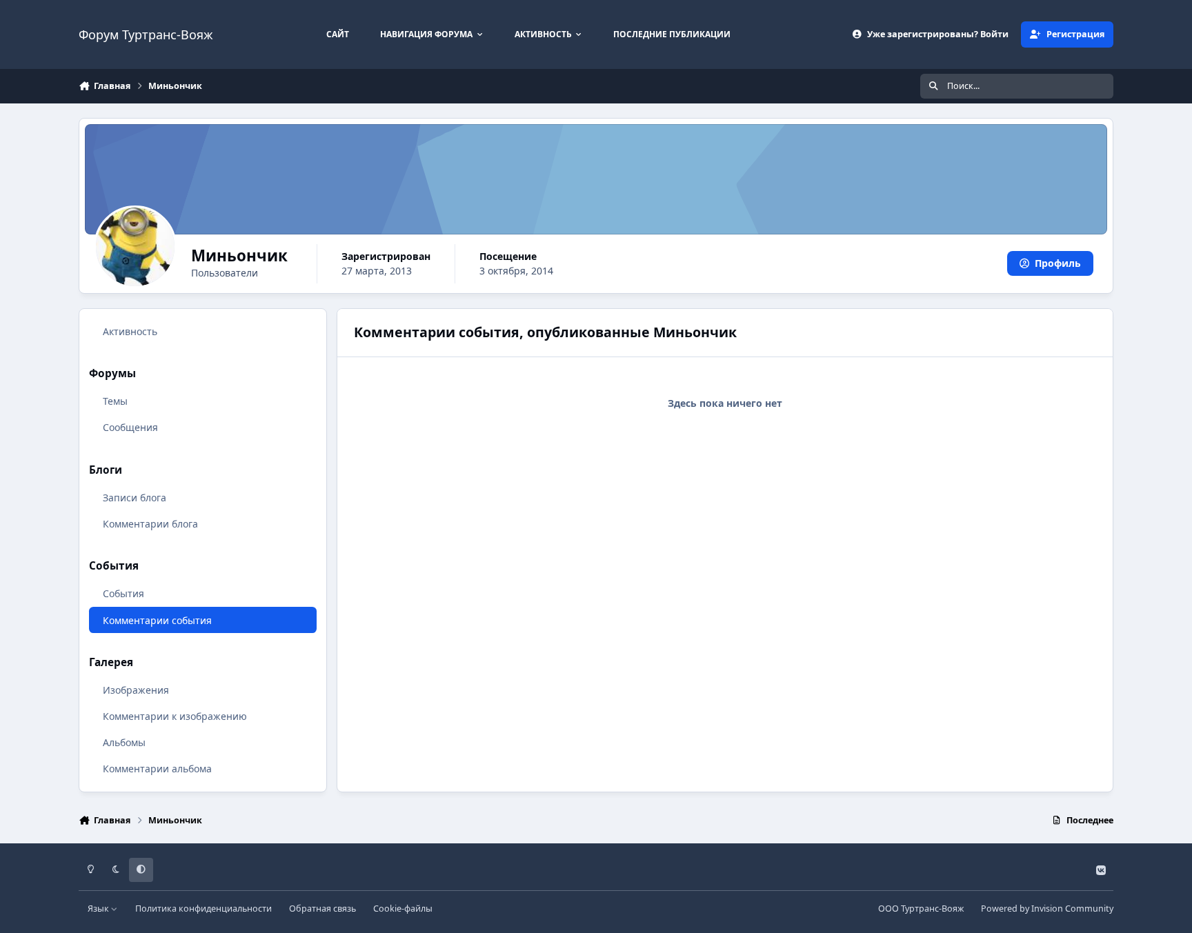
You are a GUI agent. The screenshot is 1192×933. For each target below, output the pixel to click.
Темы (115, 401)
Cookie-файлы (403, 908)
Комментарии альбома (157, 768)
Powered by (1047, 908)
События (123, 593)
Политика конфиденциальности (203, 908)
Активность (130, 331)
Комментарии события (157, 620)
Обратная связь (322, 908)
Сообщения (130, 427)
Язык (99, 908)
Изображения (136, 689)
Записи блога (134, 497)
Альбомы (124, 742)
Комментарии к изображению (175, 716)
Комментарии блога (150, 523)
